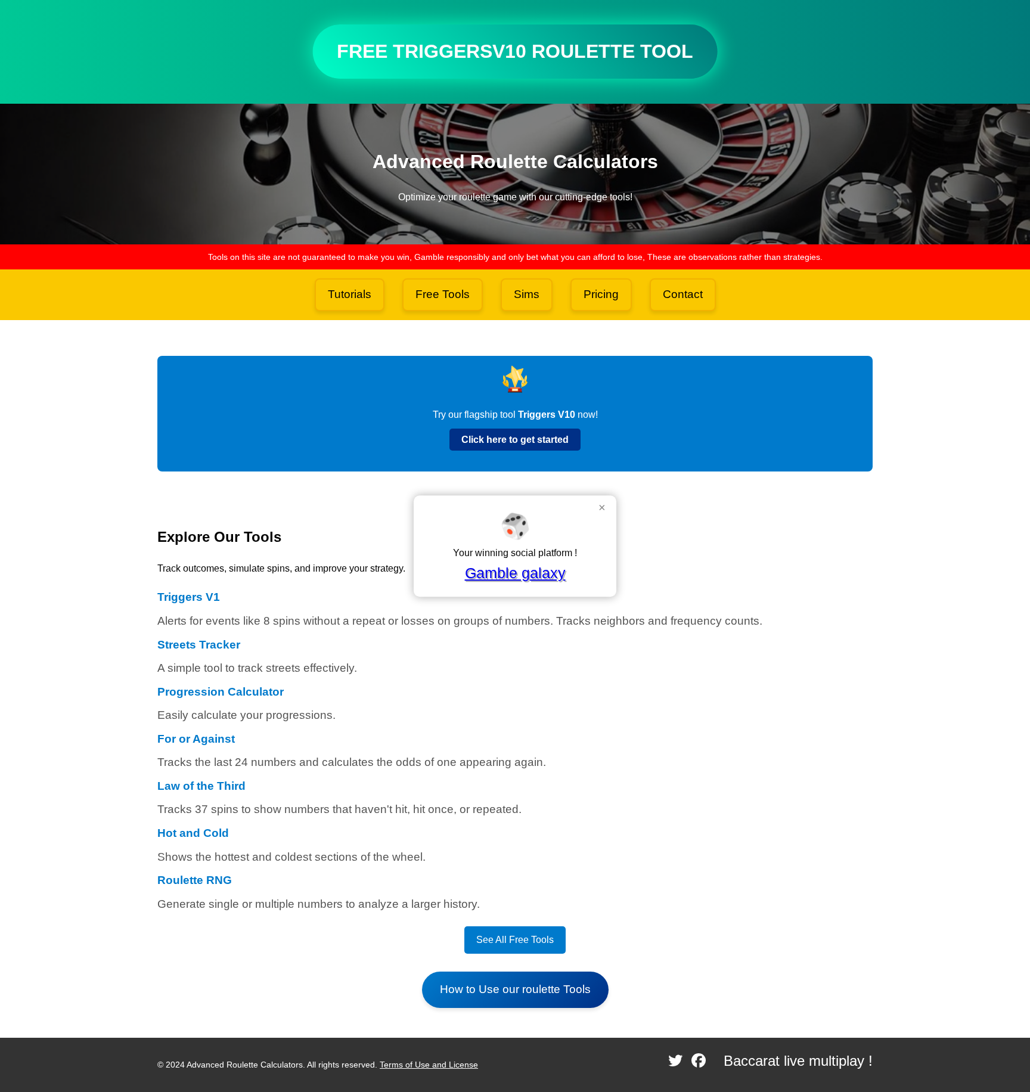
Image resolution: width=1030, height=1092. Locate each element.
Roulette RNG (194, 880)
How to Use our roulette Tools (515, 989)
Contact (683, 294)
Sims (526, 294)
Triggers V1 (188, 597)
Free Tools (442, 294)
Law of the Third (201, 786)
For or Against (196, 739)
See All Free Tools (515, 940)
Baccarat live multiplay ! (798, 1061)
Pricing (601, 294)
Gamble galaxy (515, 572)
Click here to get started (515, 440)
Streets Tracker (198, 644)
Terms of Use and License (429, 1064)
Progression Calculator (220, 691)
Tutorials (349, 294)
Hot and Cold (193, 833)
